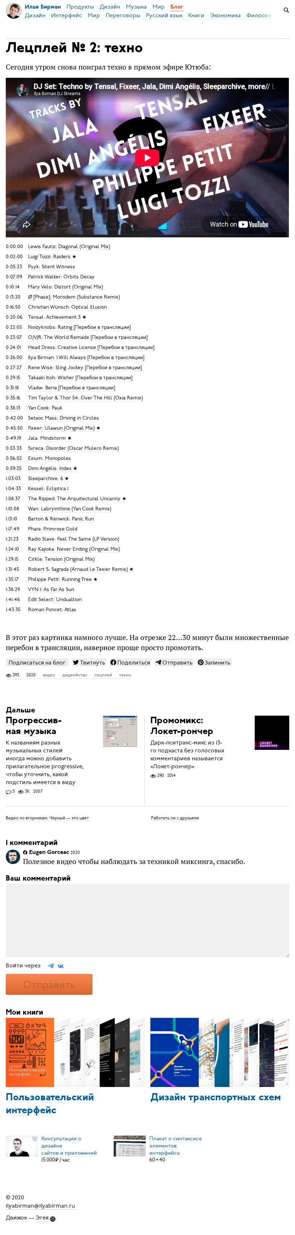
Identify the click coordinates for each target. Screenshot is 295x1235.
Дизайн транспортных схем (215, 1098)
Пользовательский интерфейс (50, 1104)
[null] (89, 662)
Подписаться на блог (37, 662)
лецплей (103, 675)
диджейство (74, 675)
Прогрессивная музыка (34, 726)
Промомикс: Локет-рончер (181, 726)
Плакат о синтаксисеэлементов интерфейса (175, 1145)
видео (49, 675)
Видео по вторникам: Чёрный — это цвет (47, 818)
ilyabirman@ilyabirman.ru (40, 1205)
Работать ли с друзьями (175, 818)
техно (125, 675)
